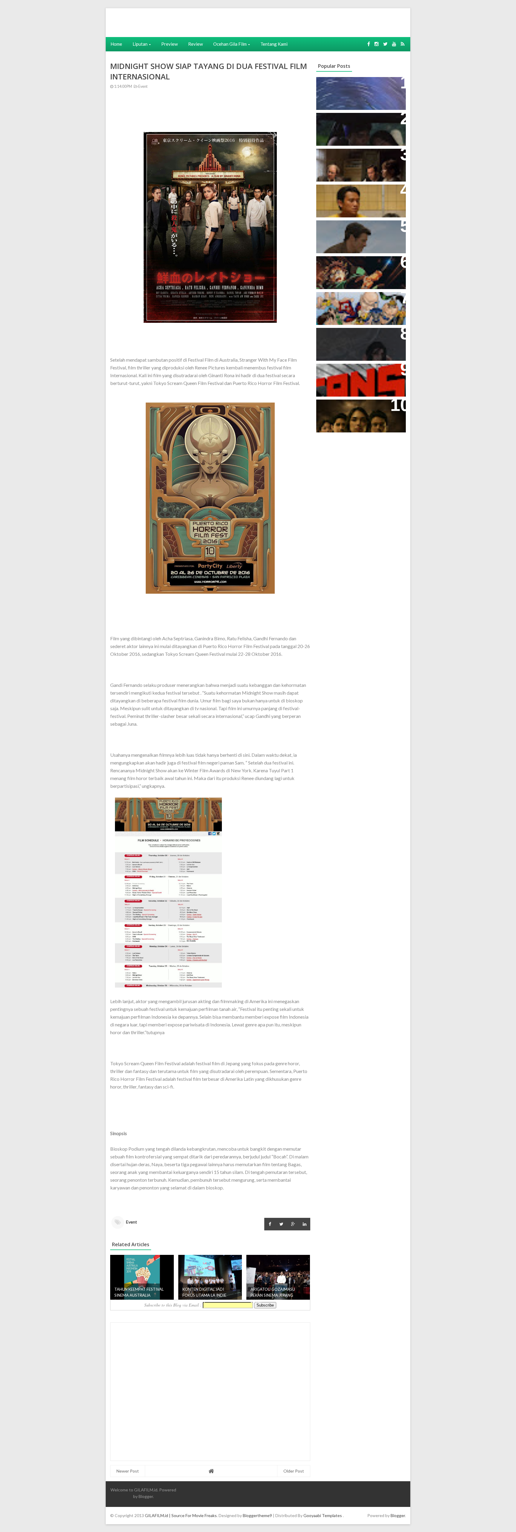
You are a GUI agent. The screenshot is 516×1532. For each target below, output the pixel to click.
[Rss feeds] (402, 43)
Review (195, 44)
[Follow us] (376, 43)
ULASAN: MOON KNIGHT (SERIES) (359, 85)
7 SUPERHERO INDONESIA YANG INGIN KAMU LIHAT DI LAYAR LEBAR (358, 306)
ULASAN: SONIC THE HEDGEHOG (359, 228)
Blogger (146, 1496)
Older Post (293, 1470)
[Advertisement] (197, 21)
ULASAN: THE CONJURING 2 (353, 156)
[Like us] (369, 43)
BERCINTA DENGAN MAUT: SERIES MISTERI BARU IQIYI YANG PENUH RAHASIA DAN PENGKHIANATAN (360, 413)
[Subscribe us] (394, 43)
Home (116, 44)
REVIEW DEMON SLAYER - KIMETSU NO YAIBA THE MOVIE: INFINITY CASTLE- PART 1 (357, 270)
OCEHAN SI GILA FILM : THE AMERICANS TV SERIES (352, 374)
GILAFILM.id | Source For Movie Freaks (181, 1515)
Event (143, 86)
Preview (169, 44)
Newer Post (127, 1470)
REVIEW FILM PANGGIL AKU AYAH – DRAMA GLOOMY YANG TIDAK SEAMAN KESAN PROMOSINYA (359, 198)
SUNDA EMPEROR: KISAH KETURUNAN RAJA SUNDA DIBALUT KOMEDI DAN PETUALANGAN (351, 129)
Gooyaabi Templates (322, 1515)
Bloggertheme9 (257, 1515)
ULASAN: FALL (336, 335)
